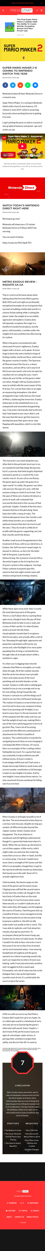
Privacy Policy (32, 1217)
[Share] (5, 85)
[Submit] (20, 85)
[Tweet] (13, 85)
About (9, 1217)
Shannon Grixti (7, 77)
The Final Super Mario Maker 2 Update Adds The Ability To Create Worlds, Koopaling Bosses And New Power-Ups (27, 25)
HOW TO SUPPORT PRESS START (22, 3)
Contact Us (19, 1217)
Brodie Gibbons (7, 288)
